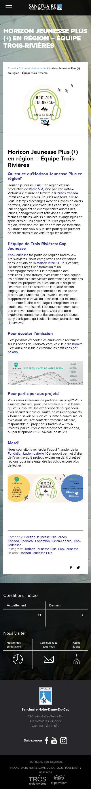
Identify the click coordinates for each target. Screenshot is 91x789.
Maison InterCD (48, 263)
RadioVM (27, 541)
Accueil (12, 68)
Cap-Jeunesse (18, 255)
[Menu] (10, 8)
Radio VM (36, 189)
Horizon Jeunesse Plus (40, 537)
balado (13, 352)
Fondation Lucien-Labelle (53, 541)
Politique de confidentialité (46, 762)
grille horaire (73, 344)
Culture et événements (32, 68)
